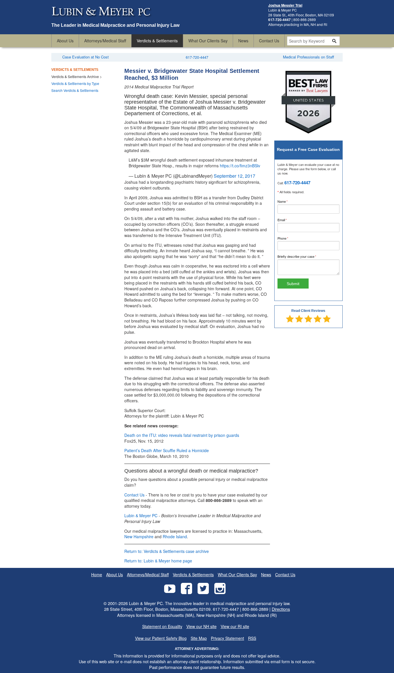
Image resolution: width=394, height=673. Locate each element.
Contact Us (269, 40)
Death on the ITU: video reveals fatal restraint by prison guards (181, 435)
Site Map (199, 638)
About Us (65, 40)
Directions (281, 609)
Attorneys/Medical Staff (105, 40)
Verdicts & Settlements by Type (75, 83)
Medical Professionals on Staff (308, 57)
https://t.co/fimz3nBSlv (240, 165)
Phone (288, 238)
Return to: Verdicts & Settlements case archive (166, 551)
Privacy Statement (227, 638)
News (243, 40)
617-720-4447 (197, 57)
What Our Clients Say (208, 40)
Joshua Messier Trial (285, 5)
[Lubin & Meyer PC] (101, 19)
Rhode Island (175, 536)
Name (288, 201)
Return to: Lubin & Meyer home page (158, 561)
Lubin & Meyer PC (140, 515)
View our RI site (235, 626)
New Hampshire (138, 536)
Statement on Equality (162, 626)
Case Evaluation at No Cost (85, 57)
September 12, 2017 (234, 175)
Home (96, 574)
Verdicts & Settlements (157, 40)
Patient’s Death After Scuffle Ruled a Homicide (166, 450)
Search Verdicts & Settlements (74, 90)
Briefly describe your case (302, 256)
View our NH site (201, 626)
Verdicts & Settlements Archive (75, 76)
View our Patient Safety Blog (161, 638)
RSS (252, 638)
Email (288, 219)
